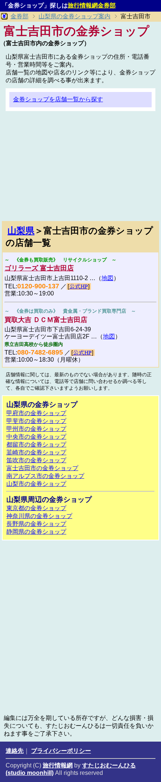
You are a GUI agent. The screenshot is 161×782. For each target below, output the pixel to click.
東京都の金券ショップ (36, 508)
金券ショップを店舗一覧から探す (58, 99)
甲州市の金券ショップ (36, 429)
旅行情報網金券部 (92, 5)
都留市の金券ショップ (36, 444)
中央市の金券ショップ (36, 436)
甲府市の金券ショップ (36, 413)
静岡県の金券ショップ (36, 531)
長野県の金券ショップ (36, 524)
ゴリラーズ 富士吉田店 (39, 268)
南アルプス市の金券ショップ (45, 476)
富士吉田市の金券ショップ (42, 468)
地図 (107, 278)
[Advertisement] (80, 169)
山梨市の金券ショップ (36, 484)
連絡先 (15, 751)
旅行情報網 (58, 765)
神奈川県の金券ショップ (39, 516)
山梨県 (20, 231)
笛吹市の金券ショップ (36, 460)
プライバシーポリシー (61, 751)
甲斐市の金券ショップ (36, 421)
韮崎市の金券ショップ (36, 452)
